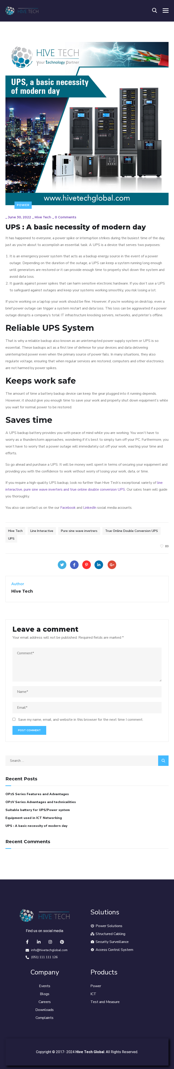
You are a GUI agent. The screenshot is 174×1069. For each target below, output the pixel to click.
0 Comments (65, 217)
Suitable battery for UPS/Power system (37, 810)
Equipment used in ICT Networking (33, 818)
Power (23, 205)
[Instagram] (50, 942)
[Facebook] (74, 564)
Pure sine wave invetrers (79, 531)
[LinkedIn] (98, 564)
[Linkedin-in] (39, 942)
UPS (11, 538)
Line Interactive (41, 531)
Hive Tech (43, 217)
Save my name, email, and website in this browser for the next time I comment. (80, 719)
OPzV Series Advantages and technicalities (40, 802)
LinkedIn (89, 507)
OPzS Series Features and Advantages (37, 794)
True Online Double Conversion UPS (131, 531)
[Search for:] (87, 760)
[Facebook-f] (27, 942)
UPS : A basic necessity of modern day (36, 826)
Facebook (68, 507)
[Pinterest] (86, 564)
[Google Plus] (112, 564)
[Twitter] (62, 564)
